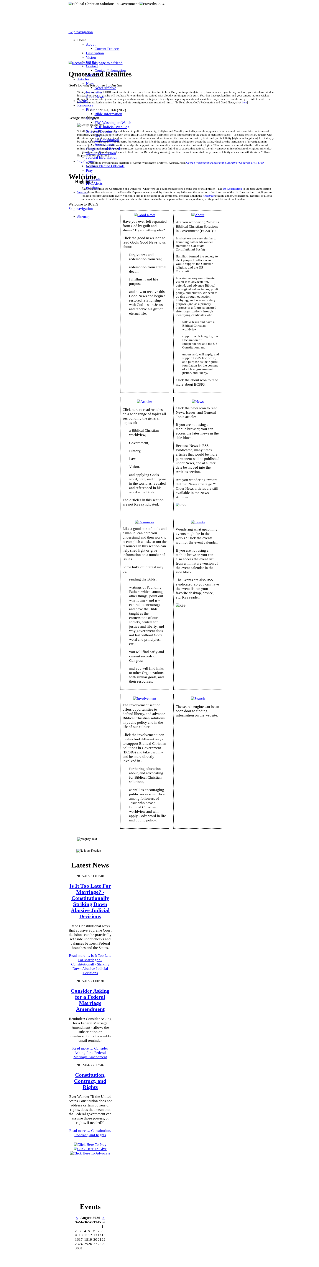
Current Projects (107, 49)
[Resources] (144, 522)
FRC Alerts (94, 183)
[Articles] (145, 402)
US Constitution (232, 188)
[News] (198, 402)
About (90, 44)
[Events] (198, 522)
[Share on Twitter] (79, 58)
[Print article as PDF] (74, 58)
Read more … (90, 964)
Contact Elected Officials (105, 166)
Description (95, 53)
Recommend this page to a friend (97, 63)
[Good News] (144, 215)
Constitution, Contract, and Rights (90, 1081)
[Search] (198, 699)
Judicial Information (101, 157)
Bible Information (108, 114)
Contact (92, 66)
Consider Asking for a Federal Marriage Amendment (90, 1000)
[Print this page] (70, 58)
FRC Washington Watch (113, 123)
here (244, 102)
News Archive (105, 88)
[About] (197, 215)
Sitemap (83, 217)
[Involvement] (144, 699)
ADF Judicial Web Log (112, 127)
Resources (85, 105)
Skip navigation (81, 32)
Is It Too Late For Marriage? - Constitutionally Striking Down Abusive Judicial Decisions (90, 901)
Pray (89, 170)
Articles (83, 79)
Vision (91, 57)
